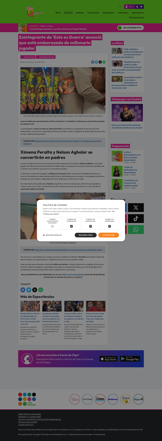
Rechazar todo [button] (85, 235)
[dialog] (81, 220)
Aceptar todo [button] (108, 235)
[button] (52, 235)
